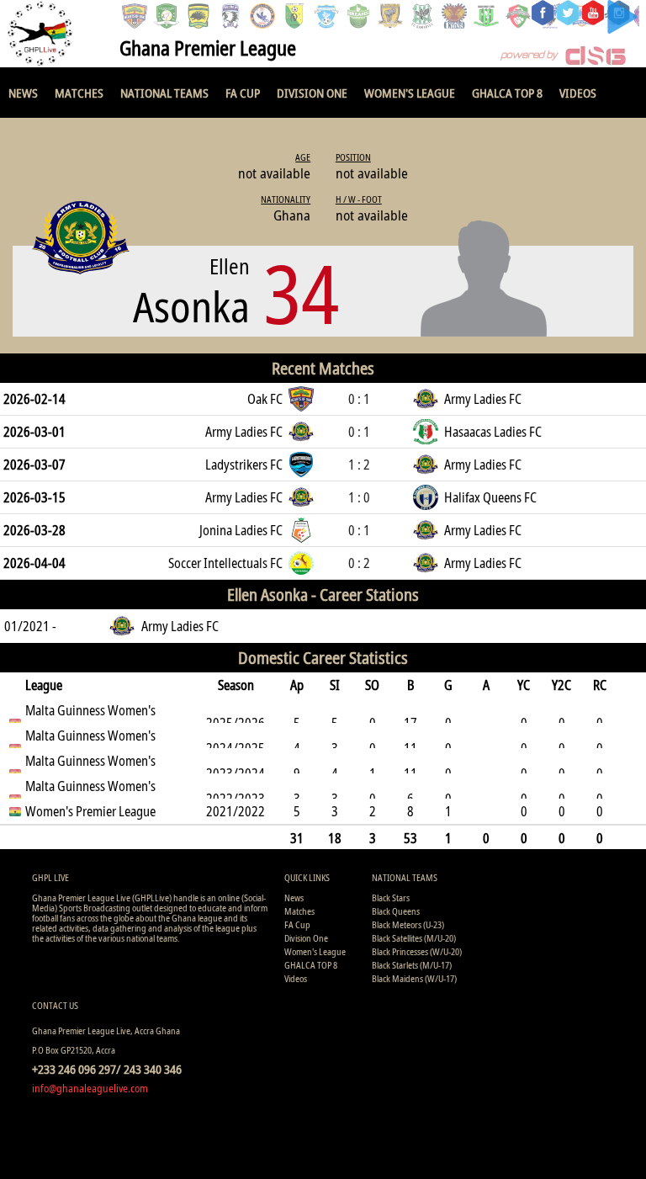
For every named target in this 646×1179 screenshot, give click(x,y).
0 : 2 (359, 563)
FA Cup (242, 92)
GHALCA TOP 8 (507, 92)
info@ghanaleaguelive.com (90, 1088)
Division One (312, 92)
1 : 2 (359, 464)
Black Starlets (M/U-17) (412, 965)
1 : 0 (359, 497)
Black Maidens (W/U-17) (414, 978)
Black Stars (391, 897)
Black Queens (396, 911)
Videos (577, 92)
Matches (79, 92)
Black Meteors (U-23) (408, 924)
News (23, 92)
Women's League (409, 92)
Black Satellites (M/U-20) (414, 938)
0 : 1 (359, 399)
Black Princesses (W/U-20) (417, 951)
